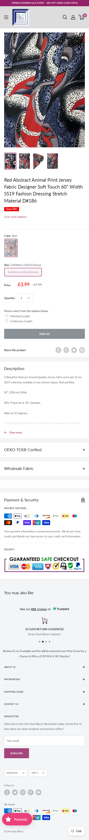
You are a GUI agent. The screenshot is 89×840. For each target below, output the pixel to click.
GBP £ (34, 772)
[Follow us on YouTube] (38, 792)
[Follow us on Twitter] (15, 792)
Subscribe (16, 753)
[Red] (11, 248)
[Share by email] (82, 350)
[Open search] (65, 17)
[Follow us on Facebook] (7, 792)
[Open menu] (6, 17)
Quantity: (9, 298)
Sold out (44, 334)
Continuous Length (21, 321)
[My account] (73, 17)
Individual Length (20, 316)
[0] (81, 17)
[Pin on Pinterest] (66, 350)
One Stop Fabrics (15, 217)
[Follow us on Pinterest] (31, 792)
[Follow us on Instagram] (23, 792)
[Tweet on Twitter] (74, 350)
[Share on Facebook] (58, 350)
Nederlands (12, 772)
